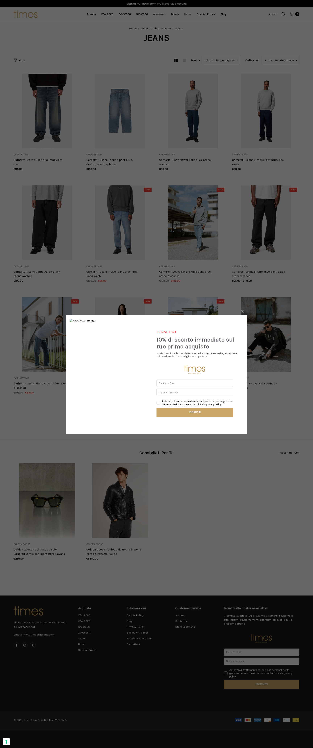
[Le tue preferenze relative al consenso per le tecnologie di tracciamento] (6, 741)
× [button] (242, 310)
